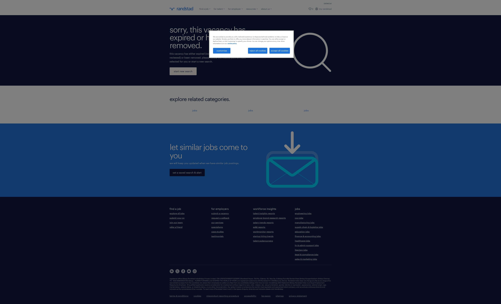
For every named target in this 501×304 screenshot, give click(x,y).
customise (222, 50)
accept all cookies (279, 50)
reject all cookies (257, 50)
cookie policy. (232, 43)
